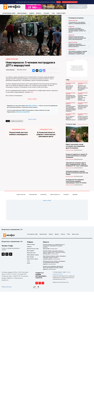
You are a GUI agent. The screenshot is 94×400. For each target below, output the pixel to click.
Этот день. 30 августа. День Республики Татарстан (69, 87)
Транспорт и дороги (47, 259)
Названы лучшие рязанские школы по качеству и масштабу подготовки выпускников (77, 38)
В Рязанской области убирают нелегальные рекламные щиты (46, 134)
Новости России (12, 59)
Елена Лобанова (10, 69)
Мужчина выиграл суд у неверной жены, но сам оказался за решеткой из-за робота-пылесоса (54, 246)
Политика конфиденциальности (69, 2)
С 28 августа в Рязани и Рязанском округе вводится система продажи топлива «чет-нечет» (77, 30)
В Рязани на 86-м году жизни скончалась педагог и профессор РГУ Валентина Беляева (54, 251)
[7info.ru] (12, 235)
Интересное (72, 49)
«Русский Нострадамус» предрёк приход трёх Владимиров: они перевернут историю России (78, 52)
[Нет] (92, 2)
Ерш (31, 92)
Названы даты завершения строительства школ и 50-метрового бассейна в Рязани (53, 267)
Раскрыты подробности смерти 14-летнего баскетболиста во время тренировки (77, 156)
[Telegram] (3, 254)
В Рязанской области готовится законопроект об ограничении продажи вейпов (54, 262)
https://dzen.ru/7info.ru (31, 105)
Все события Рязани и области (70, 83)
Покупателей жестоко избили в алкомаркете (18, 133)
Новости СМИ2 (32, 99)
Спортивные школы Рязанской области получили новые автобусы (83, 107)
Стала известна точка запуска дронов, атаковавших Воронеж (77, 23)
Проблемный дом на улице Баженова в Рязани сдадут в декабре (71, 97)
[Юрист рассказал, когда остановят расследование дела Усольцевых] (77, 134)
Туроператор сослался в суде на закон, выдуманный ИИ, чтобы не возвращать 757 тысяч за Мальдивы (77, 164)
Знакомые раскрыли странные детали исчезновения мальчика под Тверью (77, 173)
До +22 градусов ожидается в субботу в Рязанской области (71, 118)
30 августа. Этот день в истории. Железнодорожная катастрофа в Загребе (83, 88)
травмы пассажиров (16, 121)
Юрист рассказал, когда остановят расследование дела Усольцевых (75, 146)
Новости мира (46, 248)
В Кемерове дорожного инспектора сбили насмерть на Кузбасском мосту (77, 45)
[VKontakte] (6, 254)
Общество (71, 26)
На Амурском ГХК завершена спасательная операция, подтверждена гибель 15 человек (76, 181)
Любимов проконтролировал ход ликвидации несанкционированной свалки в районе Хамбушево (71, 108)
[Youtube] (10, 254)
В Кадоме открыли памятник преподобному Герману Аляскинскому (82, 98)
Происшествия (46, 253)
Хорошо (58, 2)
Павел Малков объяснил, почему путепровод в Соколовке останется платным (54, 256)
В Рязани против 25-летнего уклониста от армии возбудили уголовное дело (83, 118)
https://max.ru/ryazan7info (23, 112)
